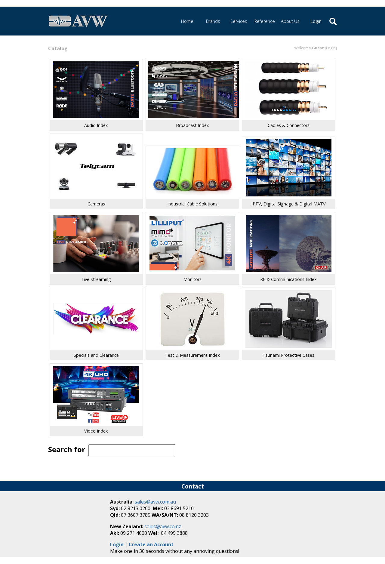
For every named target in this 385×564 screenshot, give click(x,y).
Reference (264, 21)
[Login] (331, 48)
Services (238, 21)
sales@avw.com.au (155, 501)
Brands (213, 21)
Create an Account (151, 544)
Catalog (58, 48)
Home (187, 21)
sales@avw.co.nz (162, 526)
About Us (290, 21)
